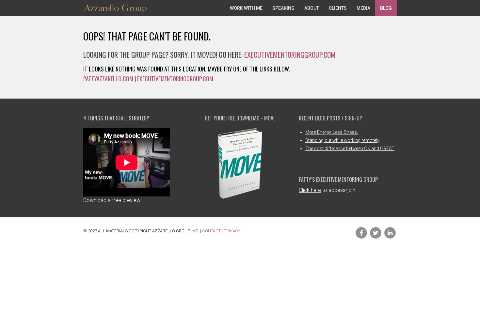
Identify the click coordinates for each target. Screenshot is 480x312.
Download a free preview (111, 200)
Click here (310, 190)
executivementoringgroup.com (290, 54)
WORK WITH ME (246, 8)
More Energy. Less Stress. (331, 132)
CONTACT (211, 230)
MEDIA (363, 8)
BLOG (386, 8)
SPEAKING (283, 8)
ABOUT (311, 8)
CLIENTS (338, 8)
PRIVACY (232, 230)
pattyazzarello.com (108, 78)
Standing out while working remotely (342, 140)
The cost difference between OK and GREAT (349, 148)
